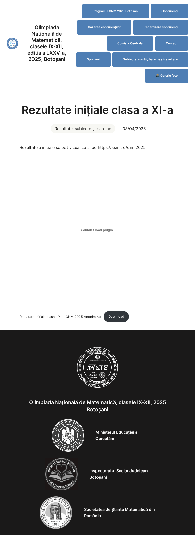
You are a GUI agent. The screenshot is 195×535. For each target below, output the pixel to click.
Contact (172, 43)
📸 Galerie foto (167, 75)
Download (116, 316)
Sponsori (93, 59)
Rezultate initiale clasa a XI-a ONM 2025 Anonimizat (60, 316)
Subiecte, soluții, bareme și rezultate (150, 59)
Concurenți (169, 11)
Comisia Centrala (130, 43)
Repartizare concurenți (161, 27)
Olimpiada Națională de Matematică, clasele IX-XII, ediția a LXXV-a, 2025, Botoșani (46, 43)
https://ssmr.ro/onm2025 (122, 147)
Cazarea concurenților (104, 27)
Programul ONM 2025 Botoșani (115, 11)
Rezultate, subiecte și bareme (83, 128)
